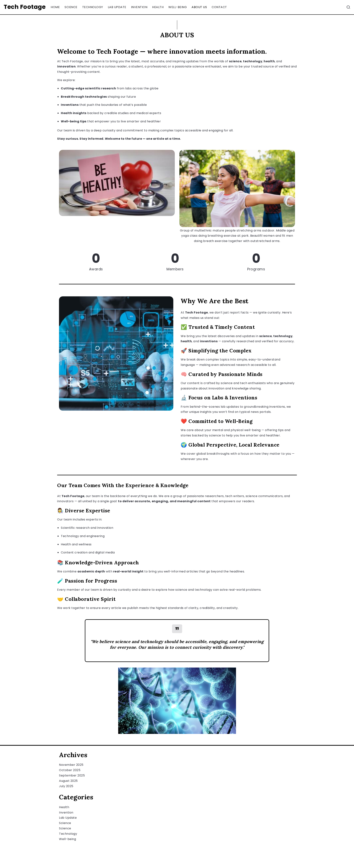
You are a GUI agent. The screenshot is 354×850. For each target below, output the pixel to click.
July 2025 (66, 786)
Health (64, 807)
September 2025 (72, 775)
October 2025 (69, 770)
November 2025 (71, 765)
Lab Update (68, 818)
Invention (66, 812)
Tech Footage (25, 7)
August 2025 (68, 781)
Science (65, 823)
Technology (68, 834)
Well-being (67, 839)
